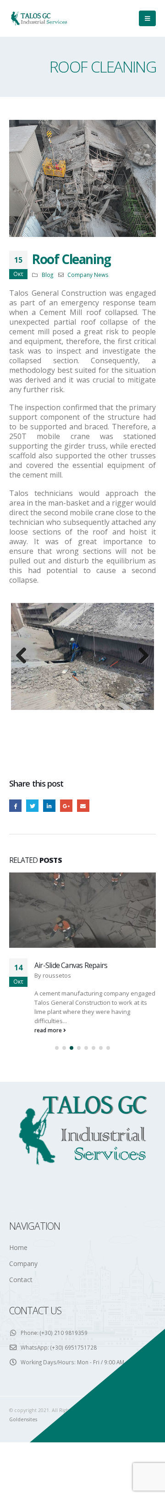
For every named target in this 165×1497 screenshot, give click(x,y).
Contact (21, 1360)
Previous (25, 696)
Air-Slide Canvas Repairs (70, 1046)
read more (48, 1110)
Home (18, 1327)
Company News (88, 274)
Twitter (32, 886)
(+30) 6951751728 (73, 1427)
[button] (56, 1128)
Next (140, 696)
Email (83, 886)
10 (129, 799)
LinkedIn (49, 886)
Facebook (15, 886)
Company (23, 1343)
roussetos (57, 1056)
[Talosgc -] (39, 18)
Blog (47, 274)
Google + (66, 886)
